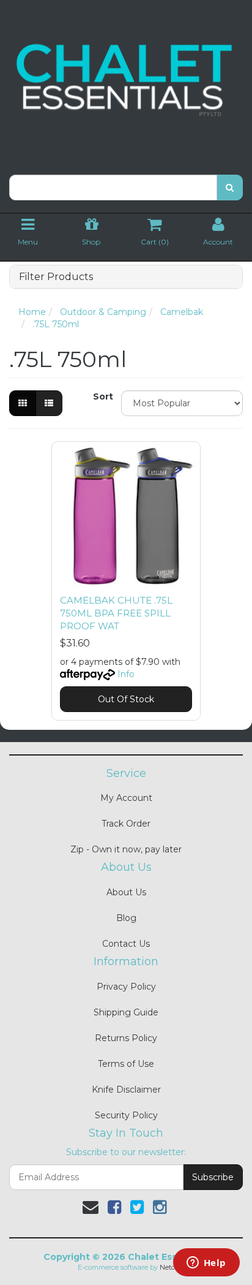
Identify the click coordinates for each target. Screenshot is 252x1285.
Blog (126, 917)
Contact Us (126, 943)
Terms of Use (126, 1063)
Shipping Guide (126, 1012)
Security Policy (126, 1115)
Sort (102, 396)
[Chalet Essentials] (126, 80)
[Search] (230, 187)
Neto (167, 1267)
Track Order (126, 823)
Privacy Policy (126, 986)
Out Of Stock (126, 699)
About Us (126, 892)
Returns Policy (126, 1038)
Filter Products (56, 276)
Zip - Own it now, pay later (126, 849)
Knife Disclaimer (126, 1089)
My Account (126, 797)
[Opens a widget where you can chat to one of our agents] (206, 1263)
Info (126, 674)
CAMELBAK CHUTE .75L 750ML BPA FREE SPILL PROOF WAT (116, 613)
